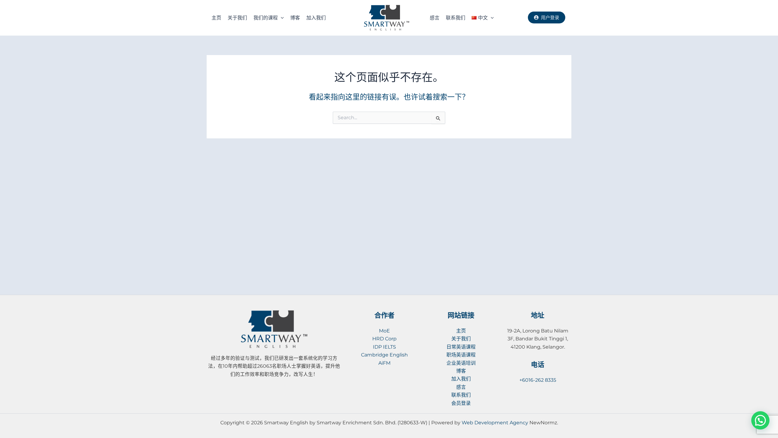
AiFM (384, 363)
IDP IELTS (384, 347)
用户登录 (549, 17)
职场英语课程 (461, 355)
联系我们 (455, 18)
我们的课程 (265, 18)
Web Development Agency (495, 423)
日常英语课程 (461, 347)
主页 (216, 18)
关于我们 (237, 18)
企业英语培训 (461, 363)
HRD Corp (384, 339)
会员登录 (461, 403)
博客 (295, 18)
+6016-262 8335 (537, 380)
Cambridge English (384, 355)
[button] (281, 18)
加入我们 (316, 18)
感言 (434, 18)
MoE (384, 331)
